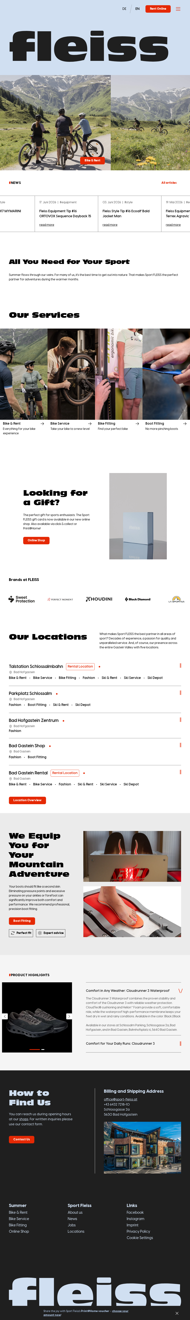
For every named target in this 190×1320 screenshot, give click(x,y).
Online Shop (19, 1232)
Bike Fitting (18, 1225)
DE (124, 9)
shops (23, 1119)
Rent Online (158, 8)
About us (75, 1213)
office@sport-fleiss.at (120, 1099)
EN (137, 9)
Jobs (72, 1225)
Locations (76, 1232)
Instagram (135, 1219)
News (72, 1219)
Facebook (135, 1213)
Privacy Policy (138, 1232)
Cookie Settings (140, 1238)
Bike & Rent (18, 1213)
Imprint (132, 1225)
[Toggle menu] (178, 9)
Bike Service (19, 1219)
